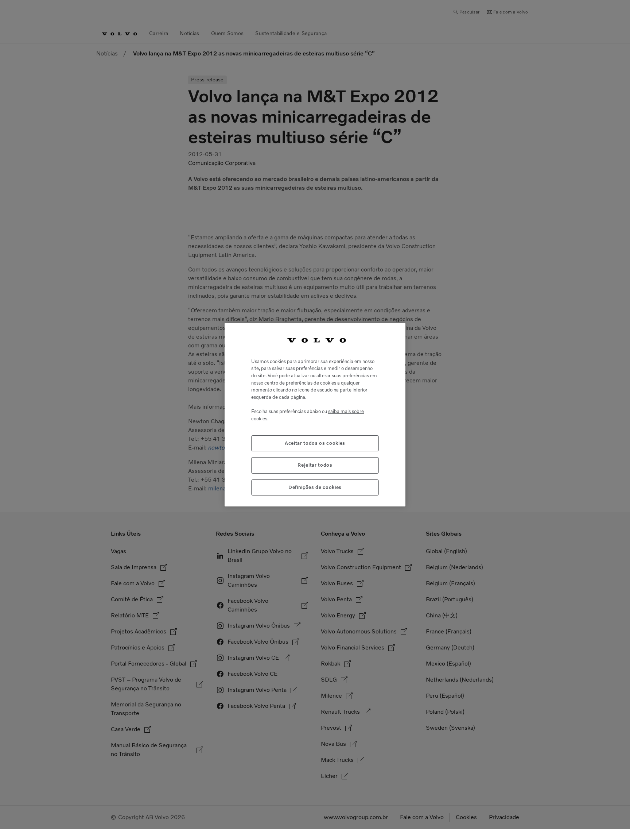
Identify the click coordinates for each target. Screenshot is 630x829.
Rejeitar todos (315, 465)
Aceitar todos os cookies (315, 443)
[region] (315, 414)
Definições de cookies (315, 487)
